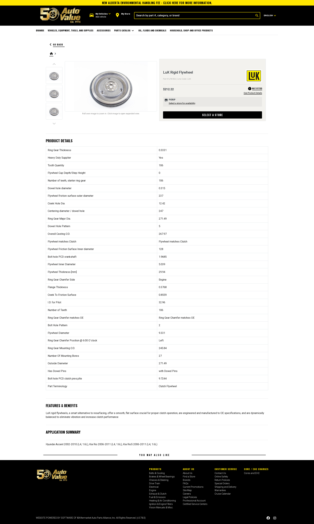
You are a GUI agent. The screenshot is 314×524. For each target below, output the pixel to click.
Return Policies (222, 480)
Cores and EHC (252, 473)
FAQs (185, 483)
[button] (100, 15)
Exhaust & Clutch (157, 493)
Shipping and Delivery (225, 487)
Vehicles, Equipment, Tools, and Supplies (70, 30)
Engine (152, 490)
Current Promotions (193, 487)
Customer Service (226, 469)
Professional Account (194, 500)
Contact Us (220, 473)
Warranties (220, 490)
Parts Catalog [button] (124, 31)
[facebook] (268, 518)
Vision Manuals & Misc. (161, 507)
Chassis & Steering (158, 480)
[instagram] (274, 518)
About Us (188, 469)
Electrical (153, 487)
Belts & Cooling (157, 473)
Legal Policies (190, 497)
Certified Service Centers (195, 504)
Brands (40, 30)
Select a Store (212, 115)
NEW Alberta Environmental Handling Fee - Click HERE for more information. (157, 3)
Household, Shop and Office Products (191, 30)
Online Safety (221, 476)
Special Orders (222, 483)
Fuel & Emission (157, 497)
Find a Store (189, 476)
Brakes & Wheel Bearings (162, 476)
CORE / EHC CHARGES (256, 469)
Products (155, 469)
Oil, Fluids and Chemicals (152, 30)
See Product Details (253, 93)
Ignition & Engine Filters (161, 504)
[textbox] (194, 15)
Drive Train (154, 483)
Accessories (104, 30)
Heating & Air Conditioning (162, 500)
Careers (187, 493)
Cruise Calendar (223, 493)
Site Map (187, 490)
